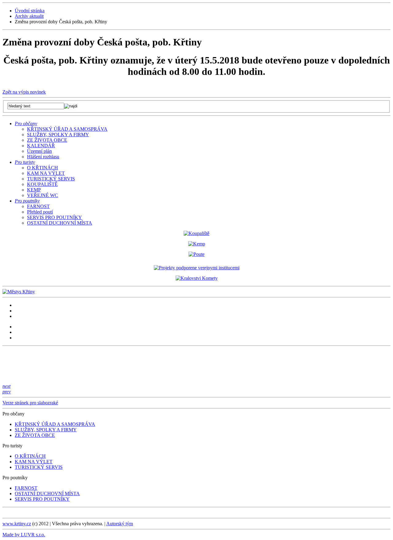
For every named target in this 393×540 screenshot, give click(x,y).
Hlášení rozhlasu (43, 156)
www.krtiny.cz (16, 523)
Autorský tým (119, 523)
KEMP (34, 189)
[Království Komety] (197, 278)
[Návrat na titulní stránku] (18, 291)
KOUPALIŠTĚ (42, 184)
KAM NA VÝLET (46, 173)
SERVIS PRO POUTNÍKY (54, 217)
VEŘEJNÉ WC (42, 195)
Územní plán (39, 151)
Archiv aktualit (29, 16)
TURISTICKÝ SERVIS (51, 178)
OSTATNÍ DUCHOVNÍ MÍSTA (59, 223)
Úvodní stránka (30, 10)
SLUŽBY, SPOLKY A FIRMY (58, 134)
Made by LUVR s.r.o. (23, 534)
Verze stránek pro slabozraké (30, 402)
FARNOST (38, 206)
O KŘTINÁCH (42, 167)
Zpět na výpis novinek (24, 91)
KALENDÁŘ (41, 145)
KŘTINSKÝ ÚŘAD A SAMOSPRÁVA (67, 129)
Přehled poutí (40, 211)
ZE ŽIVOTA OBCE (47, 140)
